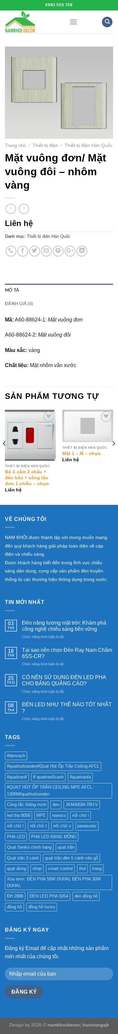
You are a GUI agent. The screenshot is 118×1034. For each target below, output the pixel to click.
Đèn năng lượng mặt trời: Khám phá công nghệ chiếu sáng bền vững (64, 626)
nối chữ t (38, 825)
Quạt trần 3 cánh (23, 858)
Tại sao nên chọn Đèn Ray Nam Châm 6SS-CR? (67, 653)
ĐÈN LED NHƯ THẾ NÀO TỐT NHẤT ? (67, 707)
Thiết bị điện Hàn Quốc (88, 145)
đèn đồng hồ (86, 896)
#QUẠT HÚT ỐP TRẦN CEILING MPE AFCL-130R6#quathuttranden (50, 790)
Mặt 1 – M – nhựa (81, 453)
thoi (82, 868)
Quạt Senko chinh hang (29, 847)
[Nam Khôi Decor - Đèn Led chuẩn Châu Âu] (32, 21)
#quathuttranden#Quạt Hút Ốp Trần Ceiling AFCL (53, 766)
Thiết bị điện (45, 145)
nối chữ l (15, 825)
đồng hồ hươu (41, 906)
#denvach (16, 755)
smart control (60, 868)
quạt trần (66, 847)
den (55, 804)
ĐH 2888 (15, 896)
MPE (41, 815)
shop (37, 868)
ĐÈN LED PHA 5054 (49, 896)
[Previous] (4, 456)
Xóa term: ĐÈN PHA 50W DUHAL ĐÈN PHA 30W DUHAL (54, 882)
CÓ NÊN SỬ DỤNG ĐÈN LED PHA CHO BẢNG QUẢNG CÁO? (64, 680)
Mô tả (12, 290)
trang (97, 868)
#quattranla (80, 777)
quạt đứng (16, 868)
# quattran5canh (48, 777)
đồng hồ (14, 906)
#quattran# (17, 777)
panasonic (87, 825)
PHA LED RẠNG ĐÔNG (53, 836)
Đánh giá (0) (19, 304)
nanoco (59, 815)
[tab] (59, 290)
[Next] (113, 456)
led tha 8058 (18, 815)
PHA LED (16, 836)
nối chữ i (80, 815)
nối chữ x (62, 825)
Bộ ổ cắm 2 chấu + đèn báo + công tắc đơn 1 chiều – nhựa (27, 477)
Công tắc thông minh (26, 804)
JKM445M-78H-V (82, 804)
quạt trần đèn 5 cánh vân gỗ (71, 858)
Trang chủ (15, 145)
